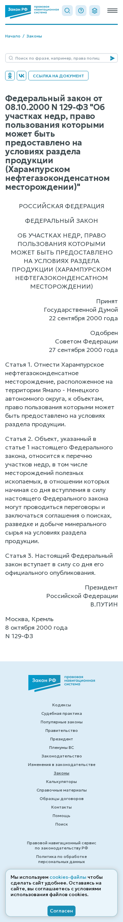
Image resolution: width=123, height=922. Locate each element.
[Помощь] (81, 10)
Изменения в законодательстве (61, 764)
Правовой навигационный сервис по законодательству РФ (61, 845)
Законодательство (61, 755)
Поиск (61, 824)
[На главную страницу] (32, 12)
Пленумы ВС (61, 747)
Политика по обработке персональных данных (61, 859)
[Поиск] (67, 10)
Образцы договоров (62, 798)
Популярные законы (62, 721)
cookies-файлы (68, 877)
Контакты (61, 807)
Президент (61, 738)
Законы (34, 36)
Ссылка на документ (58, 75)
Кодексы (61, 704)
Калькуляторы (61, 781)
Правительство (61, 730)
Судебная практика (61, 713)
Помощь (61, 815)
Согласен (61, 911)
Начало (12, 36)
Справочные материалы (62, 790)
